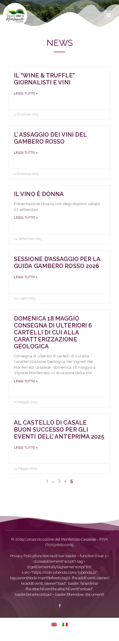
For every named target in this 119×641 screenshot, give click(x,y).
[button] (108, 15)
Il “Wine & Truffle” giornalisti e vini (44, 79)
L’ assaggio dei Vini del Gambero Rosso (50, 138)
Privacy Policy (22, 556)
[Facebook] (60, 606)
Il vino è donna (39, 194)
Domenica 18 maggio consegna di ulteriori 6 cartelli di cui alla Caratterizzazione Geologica (53, 332)
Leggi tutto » (26, 93)
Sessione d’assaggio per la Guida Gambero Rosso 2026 (57, 262)
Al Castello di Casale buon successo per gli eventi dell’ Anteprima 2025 (59, 429)
